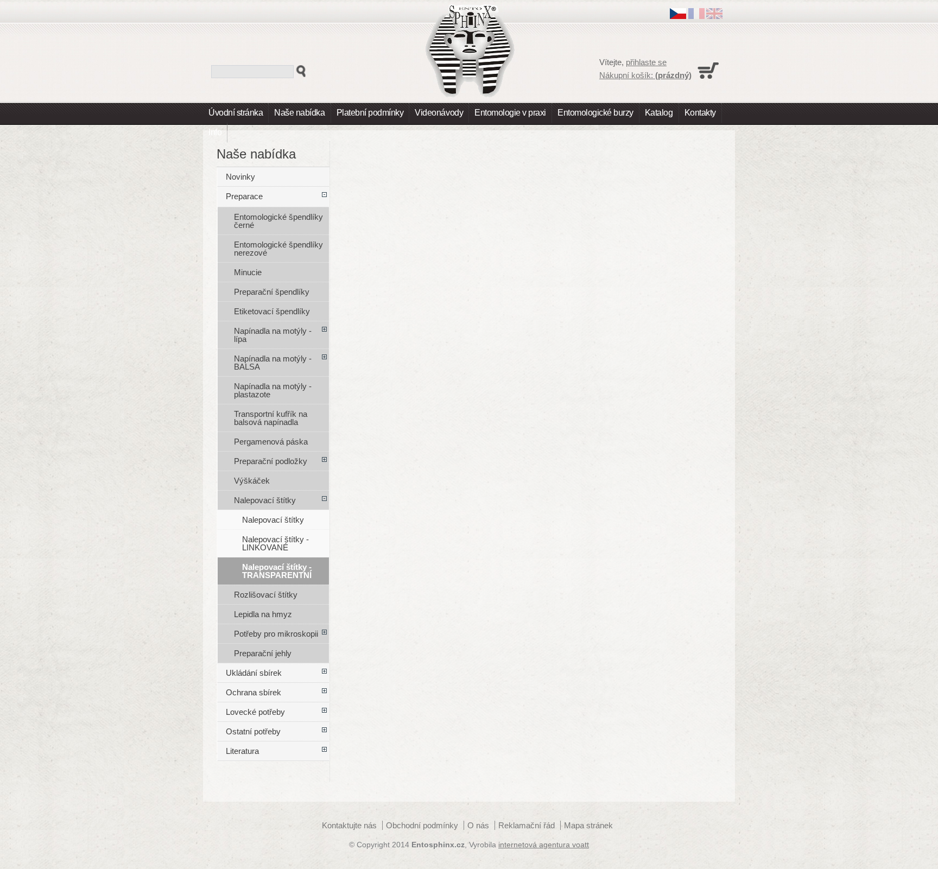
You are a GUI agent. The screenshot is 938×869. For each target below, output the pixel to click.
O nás (478, 825)
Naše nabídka (299, 112)
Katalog (659, 112)
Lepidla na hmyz (263, 614)
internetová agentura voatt (543, 845)
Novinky (240, 176)
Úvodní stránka (235, 112)
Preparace (244, 196)
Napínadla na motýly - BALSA (273, 362)
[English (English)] (714, 16)
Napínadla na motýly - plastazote (273, 390)
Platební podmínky (370, 112)
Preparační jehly (262, 653)
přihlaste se (646, 62)
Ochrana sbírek (253, 692)
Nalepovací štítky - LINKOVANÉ (275, 543)
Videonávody (439, 112)
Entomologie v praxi (510, 112)
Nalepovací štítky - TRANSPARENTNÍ (277, 571)
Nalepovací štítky (265, 500)
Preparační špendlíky (271, 291)
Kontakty (700, 112)
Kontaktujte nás (349, 825)
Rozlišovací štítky (265, 594)
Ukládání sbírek (254, 672)
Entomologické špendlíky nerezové (278, 248)
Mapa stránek (588, 825)
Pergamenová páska (271, 441)
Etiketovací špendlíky (272, 311)
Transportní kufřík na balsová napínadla (270, 418)
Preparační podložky (270, 461)
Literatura (242, 751)
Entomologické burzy (595, 112)
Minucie (248, 272)
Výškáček (252, 480)
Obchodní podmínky (422, 825)
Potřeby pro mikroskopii (276, 633)
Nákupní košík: (645, 75)
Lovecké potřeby (255, 711)
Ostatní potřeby (253, 731)
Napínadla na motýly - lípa (273, 335)
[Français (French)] (696, 16)
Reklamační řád (526, 825)
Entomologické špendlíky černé (278, 221)
